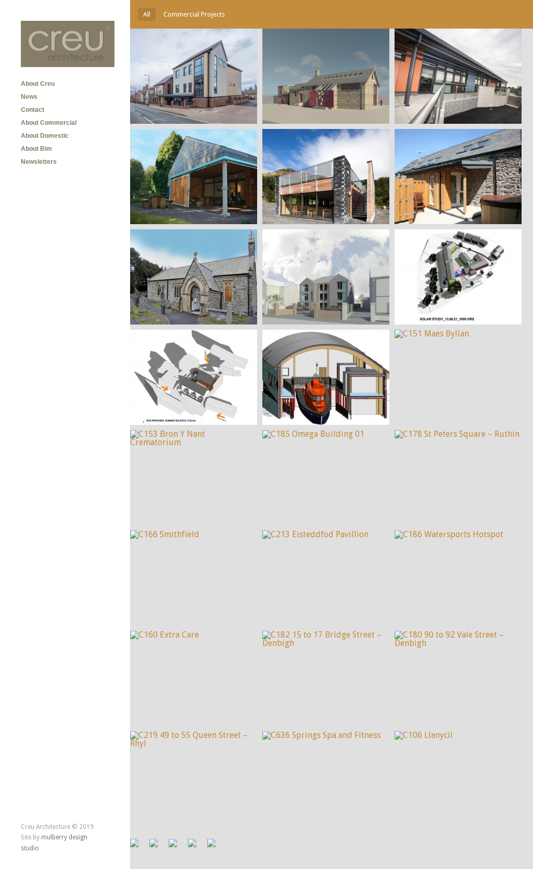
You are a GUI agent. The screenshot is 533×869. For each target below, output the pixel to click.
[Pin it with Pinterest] (177, 847)
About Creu (38, 83)
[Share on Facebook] (138, 847)
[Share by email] (215, 847)
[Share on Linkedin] (196, 847)
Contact (32, 109)
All (146, 14)
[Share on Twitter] (157, 847)
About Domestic (45, 135)
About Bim (36, 148)
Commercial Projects (194, 14)
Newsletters (39, 161)
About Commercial (49, 122)
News (29, 96)
